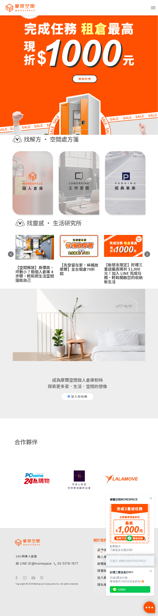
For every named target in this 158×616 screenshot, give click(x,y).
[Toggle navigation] (153, 7)
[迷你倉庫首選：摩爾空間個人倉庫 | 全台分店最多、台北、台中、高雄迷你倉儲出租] (18, 7)
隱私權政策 (105, 584)
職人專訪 (103, 556)
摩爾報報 (103, 563)
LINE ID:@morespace (35, 563)
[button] (8, 74)
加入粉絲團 (78, 396)
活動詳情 (85, 82)
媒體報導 (103, 570)
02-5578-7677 (67, 563)
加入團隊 (103, 577)
